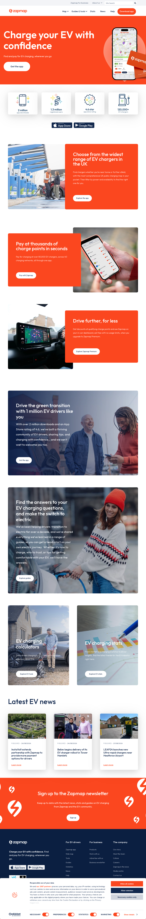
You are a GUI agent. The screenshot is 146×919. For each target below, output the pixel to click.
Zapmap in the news (121, 867)
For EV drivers (73, 842)
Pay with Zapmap (26, 275)
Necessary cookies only (127, 897)
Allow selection (127, 890)
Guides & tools (78, 11)
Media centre (118, 871)
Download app (127, 11)
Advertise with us (96, 858)
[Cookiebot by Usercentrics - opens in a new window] (15, 914)
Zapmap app (71, 849)
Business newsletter (97, 862)
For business (95, 842)
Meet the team (119, 854)
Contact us (117, 875)
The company (120, 842)
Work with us (94, 854)
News (102, 11)
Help (112, 11)
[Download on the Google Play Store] (84, 125)
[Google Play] (36, 867)
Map (64, 11)
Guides (68, 862)
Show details (129, 914)
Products (92, 849)
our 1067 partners (44, 886)
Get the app (16, 66)
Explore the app (82, 198)
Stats (92, 11)
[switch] (71, 914)
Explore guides (25, 578)
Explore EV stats (95, 674)
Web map (69, 854)
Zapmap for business (79, 3)
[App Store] (17, 867)
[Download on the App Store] (62, 125)
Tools (68, 858)
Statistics (69, 867)
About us (96, 3)
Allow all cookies (127, 884)
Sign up (73, 817)
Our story (117, 849)
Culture (116, 858)
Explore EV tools (26, 674)
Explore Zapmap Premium (86, 351)
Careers (116, 862)
